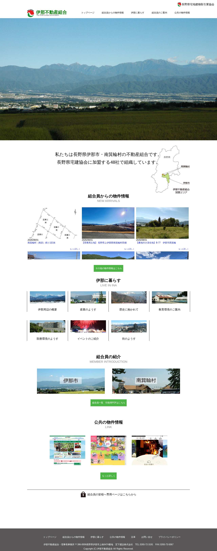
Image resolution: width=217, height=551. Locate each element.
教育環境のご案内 (169, 309)
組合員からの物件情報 (113, 12)
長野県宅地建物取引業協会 (198, 4)
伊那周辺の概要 (47, 309)
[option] (108, 79)
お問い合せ (146, 537)
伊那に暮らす (137, 12)
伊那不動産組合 (51, 12)
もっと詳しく (108, 475)
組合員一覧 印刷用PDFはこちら (108, 402)
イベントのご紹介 (88, 338)
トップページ (87, 12)
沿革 (133, 537)
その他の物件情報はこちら (108, 268)
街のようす (129, 338)
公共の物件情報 (182, 12)
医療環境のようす (47, 338)
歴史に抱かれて (128, 309)
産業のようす (88, 309)
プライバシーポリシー (170, 537)
